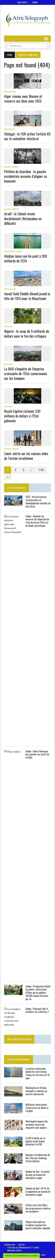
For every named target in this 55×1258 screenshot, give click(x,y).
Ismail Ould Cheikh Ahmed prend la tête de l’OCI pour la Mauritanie (27, 296)
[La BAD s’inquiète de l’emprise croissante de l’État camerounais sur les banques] (27, 359)
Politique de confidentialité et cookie (23, 1247)
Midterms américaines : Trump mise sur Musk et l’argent (37, 1108)
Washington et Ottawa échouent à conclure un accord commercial (36, 1091)
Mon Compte (23, 2)
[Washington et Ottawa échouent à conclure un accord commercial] (13, 1094)
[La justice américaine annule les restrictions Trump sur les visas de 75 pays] (13, 1075)
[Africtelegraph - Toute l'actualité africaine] (27, 20)
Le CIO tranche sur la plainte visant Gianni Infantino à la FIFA (35, 1141)
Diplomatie (10, 91)
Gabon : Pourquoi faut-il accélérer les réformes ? (37, 1010)
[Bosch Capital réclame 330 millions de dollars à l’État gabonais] (27, 401)
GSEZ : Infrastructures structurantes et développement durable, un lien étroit (38, 501)
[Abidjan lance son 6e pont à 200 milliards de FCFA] (27, 246)
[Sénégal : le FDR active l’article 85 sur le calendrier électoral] (27, 124)
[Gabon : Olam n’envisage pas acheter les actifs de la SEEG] (13, 976)
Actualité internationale (18, 1059)
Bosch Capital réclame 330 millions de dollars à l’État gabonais (22, 415)
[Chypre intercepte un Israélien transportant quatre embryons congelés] (13, 1228)
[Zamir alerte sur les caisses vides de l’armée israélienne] (27, 443)
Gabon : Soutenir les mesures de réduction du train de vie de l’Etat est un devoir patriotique (37, 520)
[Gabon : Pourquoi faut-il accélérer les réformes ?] (13, 1024)
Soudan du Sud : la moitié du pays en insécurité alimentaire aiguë (37, 1175)
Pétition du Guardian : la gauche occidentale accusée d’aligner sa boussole (25, 176)
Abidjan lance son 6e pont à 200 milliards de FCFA (25, 258)
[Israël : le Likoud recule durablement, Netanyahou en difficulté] (27, 204)
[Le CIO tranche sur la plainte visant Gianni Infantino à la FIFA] (13, 1144)
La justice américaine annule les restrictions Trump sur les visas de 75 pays (38, 1073)
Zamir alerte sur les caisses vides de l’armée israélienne (26, 456)
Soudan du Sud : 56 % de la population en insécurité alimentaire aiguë (38, 1192)
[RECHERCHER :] (27, 45)
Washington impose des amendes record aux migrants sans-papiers (37, 1125)
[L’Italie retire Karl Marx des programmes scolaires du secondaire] (13, 1211)
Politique (9, 129)
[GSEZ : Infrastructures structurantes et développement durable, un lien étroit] (13, 503)
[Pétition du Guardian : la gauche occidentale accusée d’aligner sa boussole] (27, 161)
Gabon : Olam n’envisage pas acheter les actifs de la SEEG (37, 754)
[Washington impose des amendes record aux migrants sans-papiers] (13, 1128)
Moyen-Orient (11, 167)
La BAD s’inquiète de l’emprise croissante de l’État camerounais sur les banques (25, 373)
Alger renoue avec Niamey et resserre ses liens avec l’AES (23, 98)
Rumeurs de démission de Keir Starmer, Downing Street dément (38, 1158)
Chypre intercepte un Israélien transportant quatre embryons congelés (38, 1225)
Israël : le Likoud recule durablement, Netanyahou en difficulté (23, 218)
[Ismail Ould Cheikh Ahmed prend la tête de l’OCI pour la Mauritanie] (27, 284)
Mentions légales (14, 1250)
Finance (8, 326)
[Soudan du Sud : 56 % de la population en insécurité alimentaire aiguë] (13, 1195)
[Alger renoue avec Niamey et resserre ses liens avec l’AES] (27, 86)
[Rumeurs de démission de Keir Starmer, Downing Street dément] (13, 1161)
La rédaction (9, 1244)
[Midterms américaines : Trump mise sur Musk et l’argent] (13, 1111)
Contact (21, 1244)
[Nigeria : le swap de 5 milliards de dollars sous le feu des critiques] (27, 321)
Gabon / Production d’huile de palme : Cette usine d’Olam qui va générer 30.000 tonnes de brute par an (38, 993)
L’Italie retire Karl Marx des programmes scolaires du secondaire (38, 1208)
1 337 (41, 470)
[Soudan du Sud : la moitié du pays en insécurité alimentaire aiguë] (13, 1178)
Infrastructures (13, 251)
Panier (35, 2)
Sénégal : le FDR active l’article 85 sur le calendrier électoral (27, 136)
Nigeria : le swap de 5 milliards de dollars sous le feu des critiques (26, 333)
